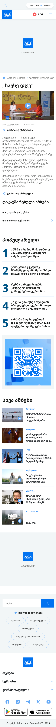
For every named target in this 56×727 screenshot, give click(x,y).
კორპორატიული (15, 690)
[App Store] (40, 712)
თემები (8, 673)
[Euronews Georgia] (7, 14)
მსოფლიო (30, 409)
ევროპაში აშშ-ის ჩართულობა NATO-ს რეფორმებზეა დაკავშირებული (39, 458)
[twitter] (38, 701)
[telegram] (28, 701)
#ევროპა (15, 620)
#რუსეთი (17, 644)
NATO (28, 450)
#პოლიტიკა (37, 644)
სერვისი (9, 681)
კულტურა (30, 491)
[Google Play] (15, 712)
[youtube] (48, 701)
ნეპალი (31, 522)
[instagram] (17, 701)
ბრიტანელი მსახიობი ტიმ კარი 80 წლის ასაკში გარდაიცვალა (38, 499)
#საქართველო (38, 620)
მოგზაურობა (31, 470)
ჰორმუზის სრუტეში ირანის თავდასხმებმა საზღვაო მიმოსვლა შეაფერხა (38, 417)
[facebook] (7, 701)
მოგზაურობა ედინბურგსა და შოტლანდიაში (36, 478)
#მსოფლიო (28, 628)
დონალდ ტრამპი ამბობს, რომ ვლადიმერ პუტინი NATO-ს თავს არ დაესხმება (38, 438)
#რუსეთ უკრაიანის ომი (28, 636)
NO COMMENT (32, 511)
